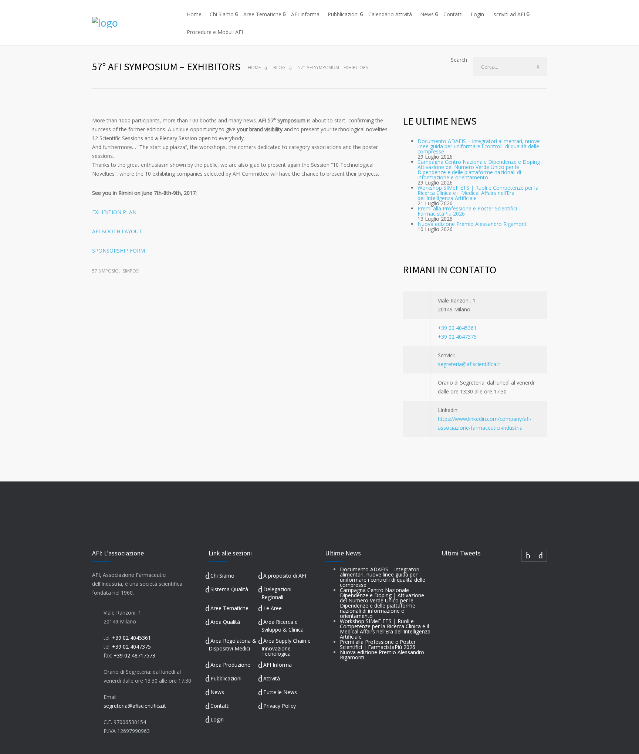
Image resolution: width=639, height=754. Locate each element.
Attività (271, 678)
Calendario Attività (390, 14)
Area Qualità (225, 621)
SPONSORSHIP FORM (118, 250)
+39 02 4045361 (457, 327)
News (427, 14)
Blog (279, 67)
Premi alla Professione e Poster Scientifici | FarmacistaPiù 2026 (469, 211)
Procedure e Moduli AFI (215, 31)
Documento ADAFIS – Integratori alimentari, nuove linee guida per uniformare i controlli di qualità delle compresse (478, 146)
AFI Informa (305, 14)
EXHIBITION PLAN (114, 212)
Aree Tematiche (262, 14)
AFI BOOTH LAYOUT (117, 231)
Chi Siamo (222, 14)
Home (194, 14)
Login (477, 14)
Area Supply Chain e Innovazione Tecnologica (286, 647)
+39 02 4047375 (457, 336)
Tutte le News (280, 692)
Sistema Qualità (229, 589)
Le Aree (272, 608)
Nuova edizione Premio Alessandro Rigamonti (472, 223)
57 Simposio (105, 271)
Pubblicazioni (343, 14)
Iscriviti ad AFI (508, 14)
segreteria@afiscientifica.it (469, 364)
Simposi (131, 271)
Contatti (453, 14)
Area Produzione (230, 664)
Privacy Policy (279, 705)
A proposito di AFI (284, 575)
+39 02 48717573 (134, 655)
